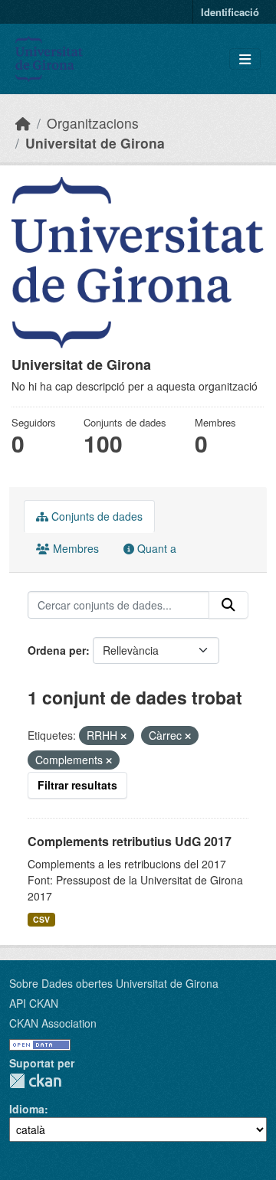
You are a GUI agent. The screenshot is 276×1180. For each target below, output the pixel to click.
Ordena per (57, 650)
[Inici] (23, 122)
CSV (41, 919)
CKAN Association (53, 1023)
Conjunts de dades (95, 516)
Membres (74, 548)
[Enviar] (228, 605)
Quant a (155, 548)
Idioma (26, 1108)
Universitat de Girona (95, 142)
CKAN (35, 1081)
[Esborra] (123, 736)
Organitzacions (93, 122)
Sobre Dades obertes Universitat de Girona (114, 983)
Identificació (230, 12)
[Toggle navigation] (245, 59)
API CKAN (33, 1003)
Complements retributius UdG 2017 (130, 841)
